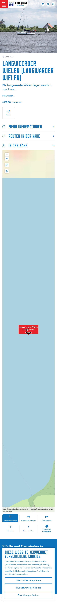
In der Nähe (17, 145)
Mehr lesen (7, 96)
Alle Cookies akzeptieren (28, 580)
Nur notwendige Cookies (28, 588)
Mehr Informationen (25, 126)
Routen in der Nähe (24, 136)
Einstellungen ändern (28, 595)
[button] (28, 331)
